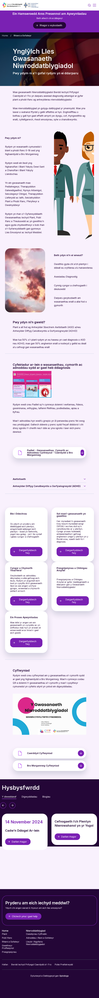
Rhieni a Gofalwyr (10, 941)
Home (5, 35)
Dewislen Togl (94, 5)
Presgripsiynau (9, 952)
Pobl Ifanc (7, 938)
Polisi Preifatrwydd (64, 964)
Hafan (5, 964)
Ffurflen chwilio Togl (89, 5)
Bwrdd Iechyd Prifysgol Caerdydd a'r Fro (31, 964)
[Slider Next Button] (12, 805)
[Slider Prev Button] (3, 805)
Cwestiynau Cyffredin (36, 934)
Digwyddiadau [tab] (29, 796)
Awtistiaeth (19, 479)
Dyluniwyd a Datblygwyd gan (49, 976)
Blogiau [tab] (46, 796)
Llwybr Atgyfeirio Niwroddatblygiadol (35, 943)
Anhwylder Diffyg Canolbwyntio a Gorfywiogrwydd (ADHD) (47, 486)
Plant (4, 934)
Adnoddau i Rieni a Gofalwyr (40, 938)
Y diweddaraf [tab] (9, 796)
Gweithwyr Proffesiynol (8, 946)
